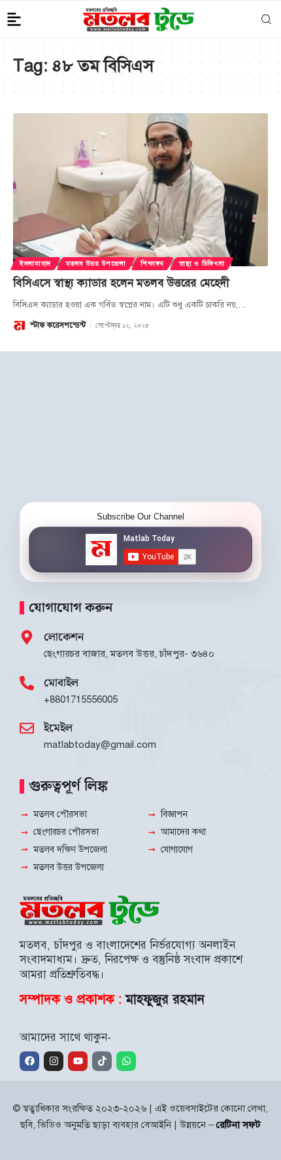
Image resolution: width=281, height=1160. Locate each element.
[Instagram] (53, 1061)
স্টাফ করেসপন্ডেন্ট (58, 325)
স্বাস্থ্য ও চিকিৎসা (201, 263)
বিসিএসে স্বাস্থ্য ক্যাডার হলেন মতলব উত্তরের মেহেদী (121, 283)
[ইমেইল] (27, 728)
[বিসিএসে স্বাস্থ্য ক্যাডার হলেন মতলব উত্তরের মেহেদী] (140, 189)
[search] (265, 19)
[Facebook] (29, 1061)
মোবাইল (61, 683)
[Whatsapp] (126, 1061)
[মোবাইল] (27, 683)
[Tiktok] (102, 1061)
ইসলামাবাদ (35, 263)
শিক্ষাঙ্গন (152, 263)
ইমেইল (58, 728)
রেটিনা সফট (238, 1125)
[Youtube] (78, 1061)
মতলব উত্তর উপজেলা (95, 263)
